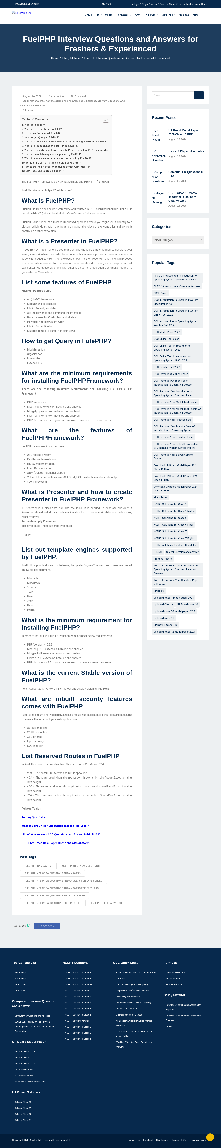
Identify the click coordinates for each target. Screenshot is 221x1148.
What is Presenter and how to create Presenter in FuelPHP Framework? (66, 150)
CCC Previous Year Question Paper (174, 437)
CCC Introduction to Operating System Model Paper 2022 (176, 302)
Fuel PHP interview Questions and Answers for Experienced (63, 880)
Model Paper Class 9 (24, 1069)
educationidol (56, 96)
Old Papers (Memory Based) (129, 1015)
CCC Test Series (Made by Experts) (132, 984)
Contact (186, 4)
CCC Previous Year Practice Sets (172, 419)
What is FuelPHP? (34, 125)
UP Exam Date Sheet (24, 1076)
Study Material (30, 101)
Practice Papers (163, 558)
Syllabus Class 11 (23, 1108)
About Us (174, 4)
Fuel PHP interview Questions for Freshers (52, 903)
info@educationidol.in (27, 4)
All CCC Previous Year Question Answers (177, 286)
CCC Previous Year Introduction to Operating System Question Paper (173, 393)
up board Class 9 (163, 604)
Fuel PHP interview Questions (80, 866)
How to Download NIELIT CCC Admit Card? (136, 972)
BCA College (20, 978)
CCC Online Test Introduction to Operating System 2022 (172, 347)
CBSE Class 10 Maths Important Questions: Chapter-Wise (182, 196)
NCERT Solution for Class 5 (78, 1015)
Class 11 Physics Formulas (186, 151)
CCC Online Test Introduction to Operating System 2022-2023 (172, 358)
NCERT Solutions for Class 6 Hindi (173, 524)
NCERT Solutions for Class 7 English (174, 538)
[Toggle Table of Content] (104, 120)
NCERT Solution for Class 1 (78, 1039)
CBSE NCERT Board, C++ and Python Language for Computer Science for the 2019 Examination (35, 1026)
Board (163, 4)
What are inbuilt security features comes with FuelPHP (58, 166)
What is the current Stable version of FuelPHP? (53, 162)
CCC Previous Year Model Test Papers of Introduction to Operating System (177, 411)
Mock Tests (160, 497)
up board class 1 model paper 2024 (174, 597)
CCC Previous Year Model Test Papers (176, 402)
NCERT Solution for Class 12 (78, 972)
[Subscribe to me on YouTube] (119, 4)
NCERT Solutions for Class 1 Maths (174, 511)
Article (167, 15)
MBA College (20, 984)
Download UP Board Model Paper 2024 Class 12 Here (175, 488)
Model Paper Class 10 (25, 1063)
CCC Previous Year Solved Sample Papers (173, 456)
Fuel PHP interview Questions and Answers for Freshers (61, 888)
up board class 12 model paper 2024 (174, 631)
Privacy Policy (198, 1140)
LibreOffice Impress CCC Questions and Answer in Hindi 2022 (61, 834)
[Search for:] (178, 95)
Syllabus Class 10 (23, 1114)
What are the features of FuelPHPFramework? (51, 146)
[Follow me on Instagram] (123, 4)
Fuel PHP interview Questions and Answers (52, 873)
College (135, 4)
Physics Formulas (174, 984)
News (154, 4)
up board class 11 (164, 618)
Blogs (145, 4)
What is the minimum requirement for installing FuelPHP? (57, 158)
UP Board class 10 (187, 604)
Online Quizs (201, 4)
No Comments (79, 96)
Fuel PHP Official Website (107, 903)
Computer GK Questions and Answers (32, 1016)
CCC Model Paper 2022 (167, 332)
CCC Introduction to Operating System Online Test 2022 (176, 312)
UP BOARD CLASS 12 (166, 625)
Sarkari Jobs (188, 15)
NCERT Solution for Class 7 (78, 1003)
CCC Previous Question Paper (171, 374)
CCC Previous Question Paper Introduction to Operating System (173, 382)
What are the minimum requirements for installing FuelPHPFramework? (66, 141)
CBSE (108, 15)
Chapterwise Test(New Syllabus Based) (134, 990)
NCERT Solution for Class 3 (78, 1027)
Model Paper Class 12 (25, 1051)
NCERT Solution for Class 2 (78, 1033)
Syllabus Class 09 (23, 1120)
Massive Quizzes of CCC (127, 1009)
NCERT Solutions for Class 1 (170, 504)
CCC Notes (121, 978)
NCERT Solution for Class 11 (78, 978)
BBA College (20, 972)
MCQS (169, 1026)
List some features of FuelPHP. (42, 133)
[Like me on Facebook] (115, 4)
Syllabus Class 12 (23, 1102)
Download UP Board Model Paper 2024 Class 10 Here (175, 467)
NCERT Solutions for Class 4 (78, 1021)
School (123, 15)
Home (88, 15)
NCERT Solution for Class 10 (78, 984)
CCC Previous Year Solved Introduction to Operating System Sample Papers (176, 446)
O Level (151, 15)
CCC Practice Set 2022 (167, 367)
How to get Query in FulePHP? (41, 137)
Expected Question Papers (128, 997)
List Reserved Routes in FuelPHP (45, 171)
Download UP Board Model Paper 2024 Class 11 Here (175, 478)
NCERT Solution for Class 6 (78, 1009)
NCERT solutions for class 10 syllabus (175, 545)
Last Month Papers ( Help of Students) (133, 1003)
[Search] (199, 95)
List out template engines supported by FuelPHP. (52, 154)
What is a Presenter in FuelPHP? (43, 129)
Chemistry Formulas (175, 972)
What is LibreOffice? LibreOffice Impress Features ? (55, 825)
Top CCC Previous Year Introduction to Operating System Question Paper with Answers (176, 569)
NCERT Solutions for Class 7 (170, 531)
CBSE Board (160, 293)
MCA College (20, 990)
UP (97, 15)
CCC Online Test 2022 (166, 339)
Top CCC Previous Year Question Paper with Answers (176, 582)
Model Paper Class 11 (25, 1057)
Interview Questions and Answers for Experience (68, 101)
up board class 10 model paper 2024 (174, 611)
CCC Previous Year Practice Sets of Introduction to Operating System (174, 428)
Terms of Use (179, 1140)
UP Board (159, 590)
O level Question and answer (182, 552)
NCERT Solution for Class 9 (78, 990)
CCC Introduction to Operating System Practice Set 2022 (176, 323)
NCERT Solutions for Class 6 (170, 517)
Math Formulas (173, 978)
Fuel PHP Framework (37, 866)
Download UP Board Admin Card (30, 1082)
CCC (137, 15)
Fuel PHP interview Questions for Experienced (54, 895)
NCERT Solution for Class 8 (78, 997)
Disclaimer (162, 1140)
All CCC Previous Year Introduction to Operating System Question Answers (175, 277)
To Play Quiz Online (34, 817)
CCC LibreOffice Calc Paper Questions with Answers (56, 843)
